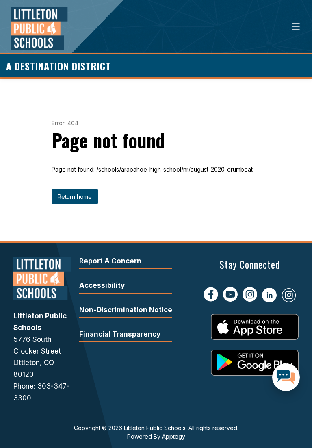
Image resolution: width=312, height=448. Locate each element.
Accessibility (102, 285)
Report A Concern (110, 261)
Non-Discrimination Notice (125, 310)
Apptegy (173, 436)
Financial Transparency (119, 334)
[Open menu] (296, 26)
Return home (75, 196)
